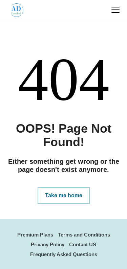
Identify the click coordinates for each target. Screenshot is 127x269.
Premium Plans (35, 235)
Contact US (82, 244)
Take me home (63, 195)
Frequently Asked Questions (63, 254)
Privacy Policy (47, 244)
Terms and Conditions (84, 235)
